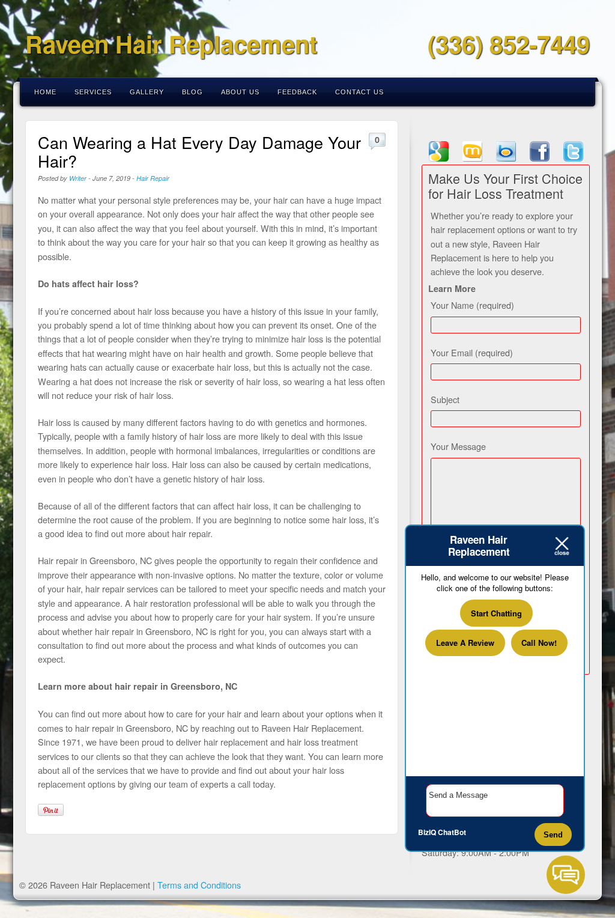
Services (93, 92)
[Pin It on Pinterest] (51, 810)
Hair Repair (152, 178)
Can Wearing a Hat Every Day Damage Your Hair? (199, 151)
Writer (77, 178)
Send (553, 834)
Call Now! (539, 642)
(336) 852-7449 (509, 43)
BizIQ (427, 832)
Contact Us (359, 92)
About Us (240, 92)
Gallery (147, 92)
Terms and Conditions (199, 884)
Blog (192, 92)
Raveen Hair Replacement (171, 43)
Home (45, 92)
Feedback (297, 92)
